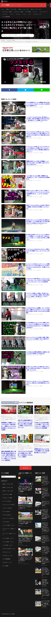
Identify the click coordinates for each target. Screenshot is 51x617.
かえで (41, 420)
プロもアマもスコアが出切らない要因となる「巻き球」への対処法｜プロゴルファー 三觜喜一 (25, 454)
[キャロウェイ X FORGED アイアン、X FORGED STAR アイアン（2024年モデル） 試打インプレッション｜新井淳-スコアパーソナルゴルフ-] (38, 525)
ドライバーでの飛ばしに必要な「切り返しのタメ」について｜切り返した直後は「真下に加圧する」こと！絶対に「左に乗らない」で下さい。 (38, 295)
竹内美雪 (21, 449)
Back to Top (25, 468)
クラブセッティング (37, 14)
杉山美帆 (43, 445)
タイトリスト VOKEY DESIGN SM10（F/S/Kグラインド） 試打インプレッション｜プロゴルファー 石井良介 (46, 593)
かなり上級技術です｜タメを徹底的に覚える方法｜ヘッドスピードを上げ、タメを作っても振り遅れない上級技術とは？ (38, 104)
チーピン (20, 445)
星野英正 (4, 448)
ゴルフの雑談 (28, 11)
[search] (15, 477)
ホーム (2, 9)
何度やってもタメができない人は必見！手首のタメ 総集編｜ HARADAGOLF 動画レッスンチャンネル (38, 207)
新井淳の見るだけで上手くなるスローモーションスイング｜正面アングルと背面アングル (25, 506)
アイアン (12, 14)
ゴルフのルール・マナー (8, 555)
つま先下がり (10, 445)
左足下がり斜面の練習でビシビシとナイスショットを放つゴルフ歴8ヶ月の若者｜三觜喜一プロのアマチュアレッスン (25, 424)
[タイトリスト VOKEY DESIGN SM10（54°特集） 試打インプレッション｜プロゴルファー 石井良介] (38, 559)
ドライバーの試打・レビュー (9, 525)
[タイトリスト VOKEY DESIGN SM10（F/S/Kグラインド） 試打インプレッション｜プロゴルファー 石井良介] (38, 591)
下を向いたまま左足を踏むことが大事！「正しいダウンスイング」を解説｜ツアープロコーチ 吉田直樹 (41, 425)
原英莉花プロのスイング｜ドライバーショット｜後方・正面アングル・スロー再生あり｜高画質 (25, 522)
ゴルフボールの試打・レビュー (9, 548)
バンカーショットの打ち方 (8, 518)
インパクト (7, 418)
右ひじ (26, 448)
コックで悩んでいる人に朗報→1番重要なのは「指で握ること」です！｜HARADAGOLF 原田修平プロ (38, 177)
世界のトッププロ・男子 (11, 9)
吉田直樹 (37, 420)
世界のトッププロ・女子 (23, 9)
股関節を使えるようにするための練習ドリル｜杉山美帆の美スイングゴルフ (41, 450)
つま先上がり (4, 445)
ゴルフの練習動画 (6, 16)
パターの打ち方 (6, 521)
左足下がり (23, 418)
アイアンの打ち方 (38, 180)
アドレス (37, 445)
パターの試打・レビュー (8, 545)
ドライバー (35, 11)
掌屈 (10, 419)
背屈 (12, 419)
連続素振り (7, 419)
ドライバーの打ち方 (38, 240)
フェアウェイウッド (43, 11)
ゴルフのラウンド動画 (7, 11)
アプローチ (18, 14)
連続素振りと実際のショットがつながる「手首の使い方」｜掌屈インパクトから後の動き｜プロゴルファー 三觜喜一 (8, 426)
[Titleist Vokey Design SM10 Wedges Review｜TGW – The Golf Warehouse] (38, 582)
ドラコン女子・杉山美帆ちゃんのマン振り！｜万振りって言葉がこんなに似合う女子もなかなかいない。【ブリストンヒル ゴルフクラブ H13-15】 (25, 540)
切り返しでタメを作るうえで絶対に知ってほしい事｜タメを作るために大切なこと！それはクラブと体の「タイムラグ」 (38, 368)
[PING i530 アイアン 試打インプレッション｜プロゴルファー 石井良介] (38, 504)
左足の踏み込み (41, 419)
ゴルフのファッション (7, 562)
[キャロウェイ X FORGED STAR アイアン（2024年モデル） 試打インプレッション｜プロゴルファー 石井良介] (38, 549)
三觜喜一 (11, 418)
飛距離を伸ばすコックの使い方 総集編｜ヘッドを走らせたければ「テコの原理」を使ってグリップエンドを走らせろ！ (38, 163)
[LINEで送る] (42, 90)
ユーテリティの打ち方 (7, 508)
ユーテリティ (5, 14)
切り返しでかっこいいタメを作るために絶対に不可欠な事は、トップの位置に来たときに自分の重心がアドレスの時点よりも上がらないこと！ (38, 221)
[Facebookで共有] (9, 90)
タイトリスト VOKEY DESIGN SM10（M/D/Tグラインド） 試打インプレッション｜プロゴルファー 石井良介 (46, 571)
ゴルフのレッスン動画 (18, 11)
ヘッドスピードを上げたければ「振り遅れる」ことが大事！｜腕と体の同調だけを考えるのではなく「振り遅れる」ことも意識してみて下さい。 (38, 119)
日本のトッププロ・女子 (36, 9)
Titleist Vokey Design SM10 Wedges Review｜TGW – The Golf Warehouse (45, 582)
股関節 (40, 445)
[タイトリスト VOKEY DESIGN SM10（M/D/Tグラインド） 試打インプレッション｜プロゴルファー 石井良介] (38, 570)
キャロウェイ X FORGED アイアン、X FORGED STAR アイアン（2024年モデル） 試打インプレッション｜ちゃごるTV (46, 480)
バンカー (24, 14)
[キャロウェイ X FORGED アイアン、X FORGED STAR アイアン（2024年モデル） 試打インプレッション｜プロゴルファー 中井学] (38, 491)
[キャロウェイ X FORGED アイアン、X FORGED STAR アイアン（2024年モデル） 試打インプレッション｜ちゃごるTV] (38, 479)
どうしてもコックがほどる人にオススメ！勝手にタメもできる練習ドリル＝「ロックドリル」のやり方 (38, 251)
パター (29, 14)
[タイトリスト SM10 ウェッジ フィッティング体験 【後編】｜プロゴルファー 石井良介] (38, 603)
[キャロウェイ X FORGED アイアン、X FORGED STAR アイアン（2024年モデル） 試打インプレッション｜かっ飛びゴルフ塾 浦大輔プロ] (38, 512)
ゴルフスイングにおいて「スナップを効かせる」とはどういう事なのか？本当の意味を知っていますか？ (38, 383)
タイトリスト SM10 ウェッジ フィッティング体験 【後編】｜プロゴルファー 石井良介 (46, 604)
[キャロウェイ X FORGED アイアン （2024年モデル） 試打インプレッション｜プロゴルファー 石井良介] (38, 538)
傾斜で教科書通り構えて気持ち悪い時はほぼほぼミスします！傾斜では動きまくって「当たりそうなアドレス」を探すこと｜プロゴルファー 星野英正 (8, 456)
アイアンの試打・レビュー (8, 538)
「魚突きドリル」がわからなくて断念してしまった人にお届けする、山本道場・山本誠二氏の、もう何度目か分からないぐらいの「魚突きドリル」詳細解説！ (25, 489)
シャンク (24, 445)
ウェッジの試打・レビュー (8, 541)
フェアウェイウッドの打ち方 (9, 504)
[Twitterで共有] (25, 90)
